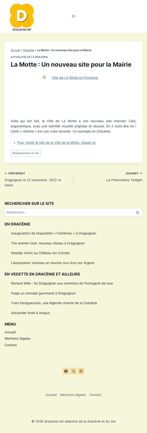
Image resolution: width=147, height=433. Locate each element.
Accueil (15, 50)
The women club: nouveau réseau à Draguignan (48, 243)
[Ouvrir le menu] (73, 16)
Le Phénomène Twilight (124, 177)
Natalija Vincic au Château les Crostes (40, 253)
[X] (73, 371)
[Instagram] (81, 371)
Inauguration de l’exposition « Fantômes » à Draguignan (53, 233)
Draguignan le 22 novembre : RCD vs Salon (33, 179)
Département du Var (25, 153)
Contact (11, 345)
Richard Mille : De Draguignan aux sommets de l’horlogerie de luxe (62, 283)
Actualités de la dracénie (29, 57)
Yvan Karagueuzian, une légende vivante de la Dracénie (54, 303)
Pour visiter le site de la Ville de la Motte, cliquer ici (56, 143)
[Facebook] (66, 371)
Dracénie (28, 50)
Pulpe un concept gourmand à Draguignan (43, 293)
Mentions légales (18, 338)
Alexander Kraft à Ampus (30, 313)
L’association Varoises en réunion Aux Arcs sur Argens (52, 263)
